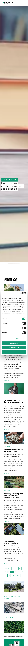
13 (22, 572)
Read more (7, 380)
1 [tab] (9, 263)
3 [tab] (13, 263)
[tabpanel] (14, 132)
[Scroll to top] (25, 643)
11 (15, 572)
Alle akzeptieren (14, 343)
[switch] (24, 323)
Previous (7, 568)
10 (12, 572)
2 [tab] (11, 263)
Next (18, 575)
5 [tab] (17, 263)
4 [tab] (15, 263)
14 (9, 575)
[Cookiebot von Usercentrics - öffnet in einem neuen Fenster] (20, 293)
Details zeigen (19, 338)
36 (13, 575)
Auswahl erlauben (14, 347)
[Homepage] (7, 3)
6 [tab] (19, 263)
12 (18, 572)
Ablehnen (14, 352)
